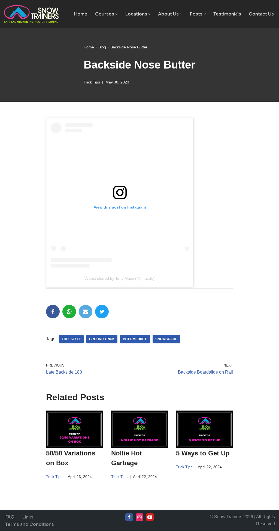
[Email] (85, 311)
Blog (102, 47)
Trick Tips (92, 82)
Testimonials (227, 14)
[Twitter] (102, 311)
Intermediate (135, 339)
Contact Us (261, 14)
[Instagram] (139, 517)
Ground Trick (102, 339)
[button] (116, 14)
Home (80, 14)
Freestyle (71, 339)
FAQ (9, 517)
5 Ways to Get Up (203, 453)
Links (28, 517)
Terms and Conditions (29, 524)
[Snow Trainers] (31, 14)
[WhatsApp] (69, 311)
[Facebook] (53, 311)
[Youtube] (150, 517)
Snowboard (166, 339)
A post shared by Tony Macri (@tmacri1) (119, 278)
